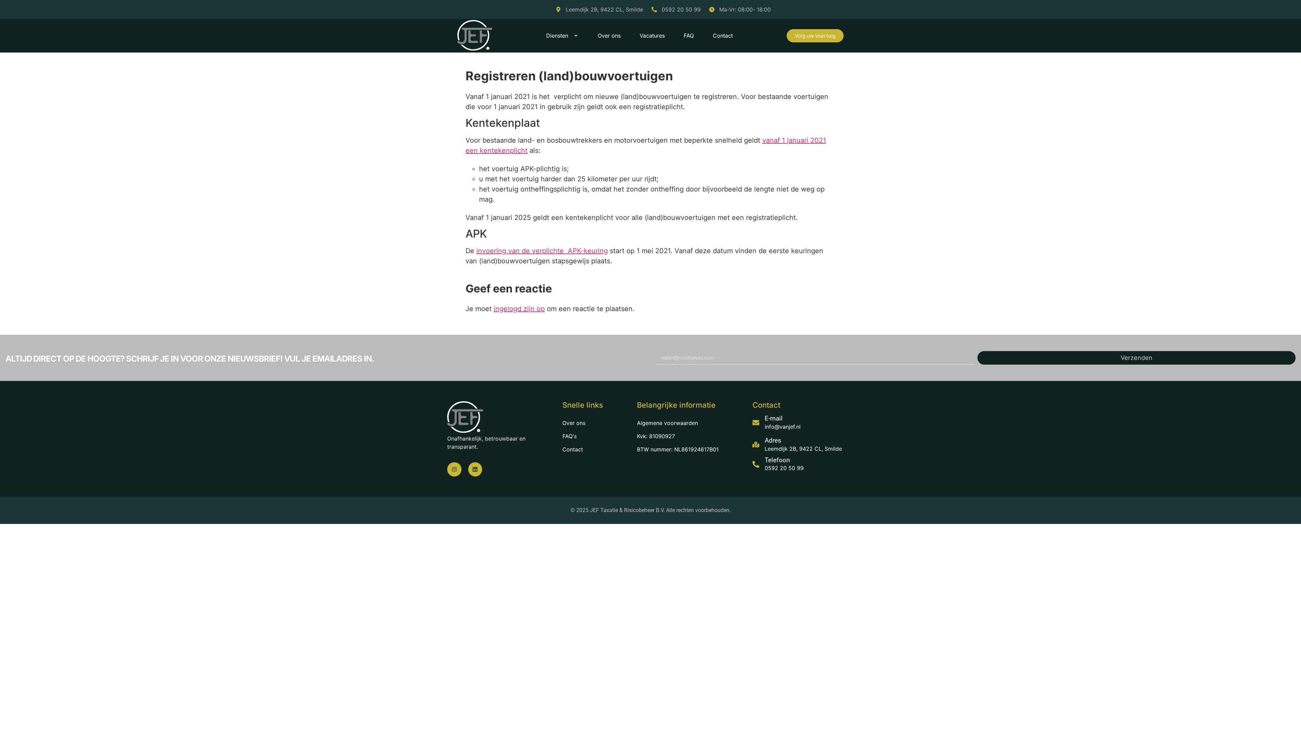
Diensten (557, 35)
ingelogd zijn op (519, 309)
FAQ (689, 35)
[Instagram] (454, 469)
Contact (723, 35)
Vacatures (652, 35)
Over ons (609, 35)
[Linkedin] (475, 469)
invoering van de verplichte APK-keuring (542, 251)
